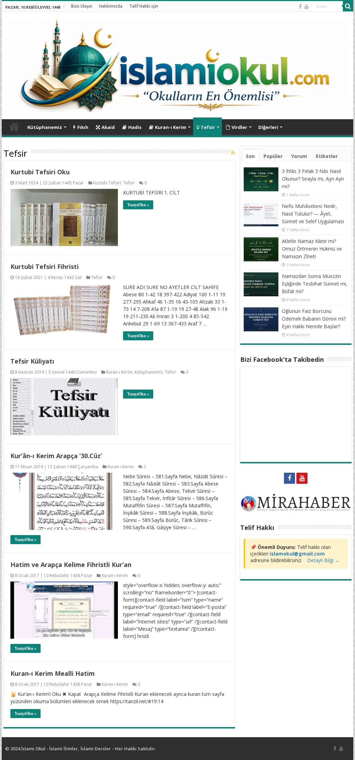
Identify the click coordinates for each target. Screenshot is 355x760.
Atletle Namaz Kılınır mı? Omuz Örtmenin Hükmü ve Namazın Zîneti (312, 249)
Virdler (239, 127)
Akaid (108, 127)
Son (250, 156)
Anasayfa (14, 126)
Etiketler (327, 156)
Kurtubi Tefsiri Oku (40, 172)
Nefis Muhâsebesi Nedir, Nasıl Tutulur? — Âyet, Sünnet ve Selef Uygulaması (313, 214)
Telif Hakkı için (143, 6)
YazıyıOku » (138, 204)
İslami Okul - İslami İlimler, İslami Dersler (66, 748)
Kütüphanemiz (44, 127)
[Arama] (348, 6)
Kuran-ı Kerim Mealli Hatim (52, 673)
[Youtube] (306, 6)
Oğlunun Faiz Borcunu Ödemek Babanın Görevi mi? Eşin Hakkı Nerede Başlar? (314, 319)
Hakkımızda (110, 6)
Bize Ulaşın (81, 6)
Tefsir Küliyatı (32, 361)
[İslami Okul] (177, 64)
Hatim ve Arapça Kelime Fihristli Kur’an (70, 564)
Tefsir (208, 127)
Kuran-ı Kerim (170, 127)
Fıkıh (82, 127)
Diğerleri (268, 127)
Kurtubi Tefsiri (107, 182)
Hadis (134, 127)
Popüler (273, 156)
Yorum (299, 156)
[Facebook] (300, 6)
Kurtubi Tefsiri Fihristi (44, 266)
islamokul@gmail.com (297, 553)
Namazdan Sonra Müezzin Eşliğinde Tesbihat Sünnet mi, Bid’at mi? (314, 284)
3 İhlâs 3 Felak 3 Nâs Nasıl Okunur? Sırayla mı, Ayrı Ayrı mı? (313, 179)
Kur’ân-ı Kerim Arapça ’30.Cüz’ (56, 456)
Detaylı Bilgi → (323, 560)
